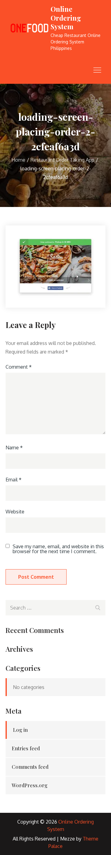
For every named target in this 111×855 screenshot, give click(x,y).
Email (14, 479)
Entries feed (26, 748)
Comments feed (30, 767)
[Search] (97, 607)
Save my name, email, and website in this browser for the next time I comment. (58, 549)
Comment (19, 367)
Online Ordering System (66, 17)
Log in (20, 730)
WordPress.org (29, 785)
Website (15, 512)
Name (14, 447)
